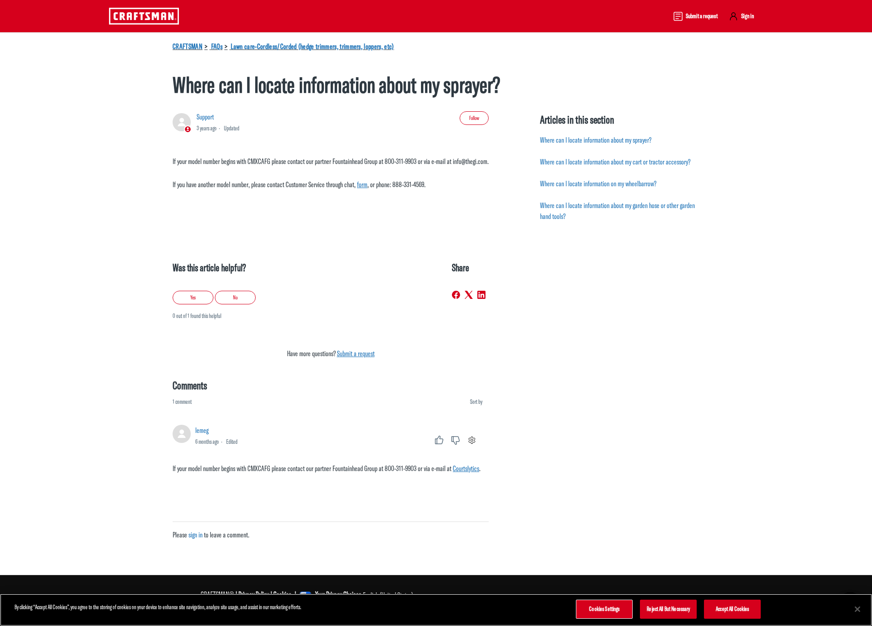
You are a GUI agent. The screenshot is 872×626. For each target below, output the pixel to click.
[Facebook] (456, 295)
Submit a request (356, 353)
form (362, 184)
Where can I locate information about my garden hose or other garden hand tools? (617, 211)
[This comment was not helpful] (455, 440)
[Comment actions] (472, 440)
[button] (745, 16)
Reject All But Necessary (668, 608)
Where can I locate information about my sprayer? (595, 139)
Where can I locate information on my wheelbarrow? (598, 183)
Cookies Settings (604, 608)
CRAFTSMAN (188, 46)
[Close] (857, 609)
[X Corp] (469, 295)
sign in (195, 534)
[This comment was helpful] (439, 440)
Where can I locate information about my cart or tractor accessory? (615, 161)
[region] (436, 610)
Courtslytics (466, 468)
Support (205, 116)
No (235, 297)
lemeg (201, 430)
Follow (474, 117)
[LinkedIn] (481, 295)
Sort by (476, 401)
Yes (193, 297)
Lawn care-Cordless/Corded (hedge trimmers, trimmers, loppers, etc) (312, 46)
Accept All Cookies (732, 608)
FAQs (217, 46)
